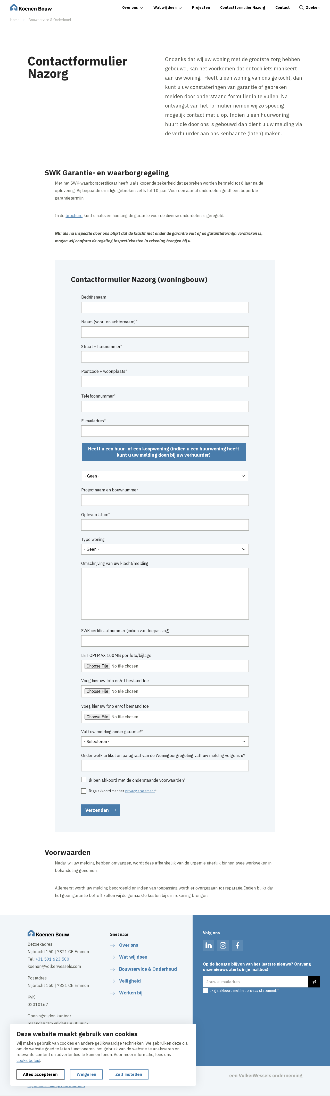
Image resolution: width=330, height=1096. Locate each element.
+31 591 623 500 (52, 959)
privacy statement (140, 791)
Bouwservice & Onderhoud (50, 20)
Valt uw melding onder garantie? (111, 731)
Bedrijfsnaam (93, 297)
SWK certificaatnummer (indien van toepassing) (125, 630)
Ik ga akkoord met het (121, 791)
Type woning (93, 539)
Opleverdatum (94, 514)
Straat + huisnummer (100, 346)
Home (15, 20)
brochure (73, 215)
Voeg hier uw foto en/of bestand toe (115, 680)
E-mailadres (92, 420)
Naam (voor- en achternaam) (108, 321)
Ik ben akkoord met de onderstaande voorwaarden (136, 780)
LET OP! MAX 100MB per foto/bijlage (116, 655)
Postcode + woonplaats (103, 371)
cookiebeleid (28, 1060)
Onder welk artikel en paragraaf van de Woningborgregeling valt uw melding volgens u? (163, 755)
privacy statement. (262, 990)
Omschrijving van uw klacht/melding (114, 563)
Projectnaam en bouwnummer (109, 489)
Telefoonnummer (97, 396)
